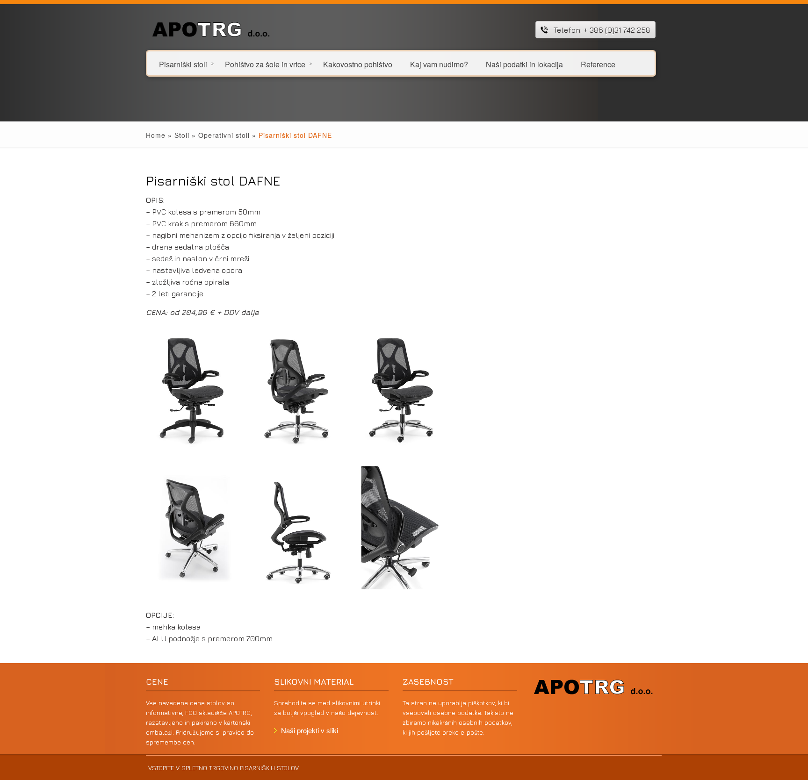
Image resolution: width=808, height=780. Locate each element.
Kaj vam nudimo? (439, 63)
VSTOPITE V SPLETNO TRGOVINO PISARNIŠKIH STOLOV (223, 768)
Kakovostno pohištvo (357, 63)
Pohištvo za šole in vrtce (265, 63)
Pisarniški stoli (183, 63)
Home (156, 135)
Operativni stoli (224, 135)
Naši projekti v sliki (309, 730)
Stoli (181, 135)
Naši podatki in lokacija (524, 63)
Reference (598, 63)
